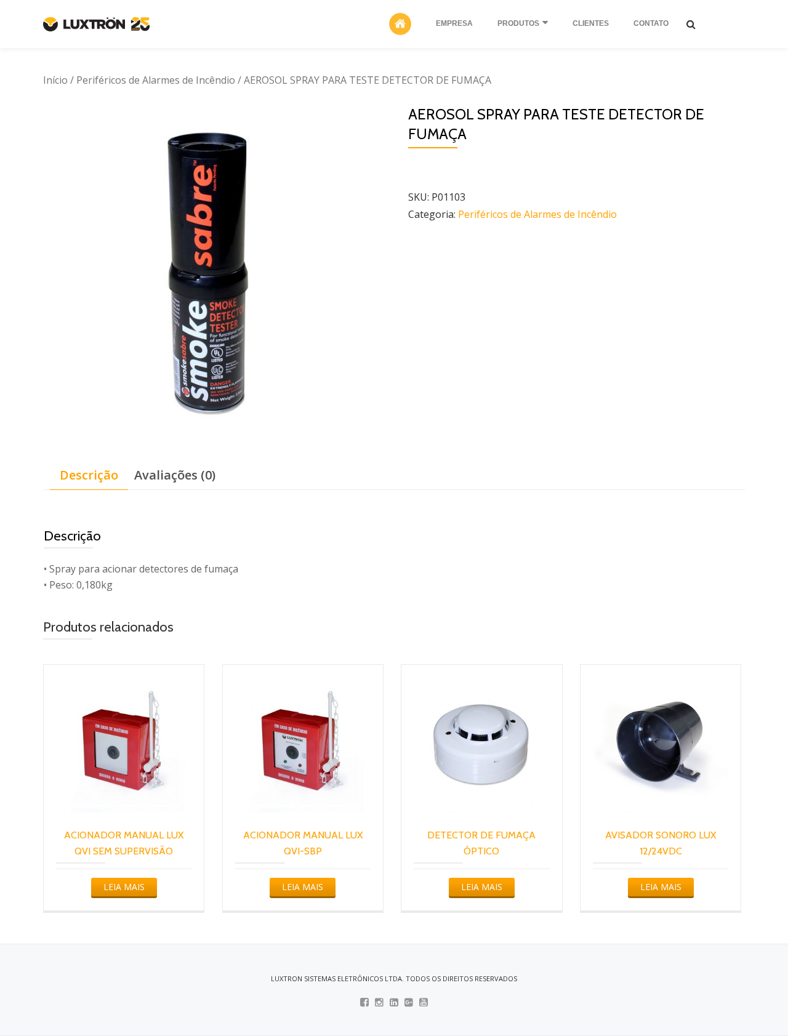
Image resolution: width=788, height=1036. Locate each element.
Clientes (591, 23)
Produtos (518, 23)
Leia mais (124, 887)
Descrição (89, 475)
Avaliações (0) (174, 475)
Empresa (454, 23)
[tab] (89, 475)
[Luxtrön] (98, 24)
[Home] (400, 24)
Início (55, 80)
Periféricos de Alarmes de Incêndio (155, 80)
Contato (651, 23)
